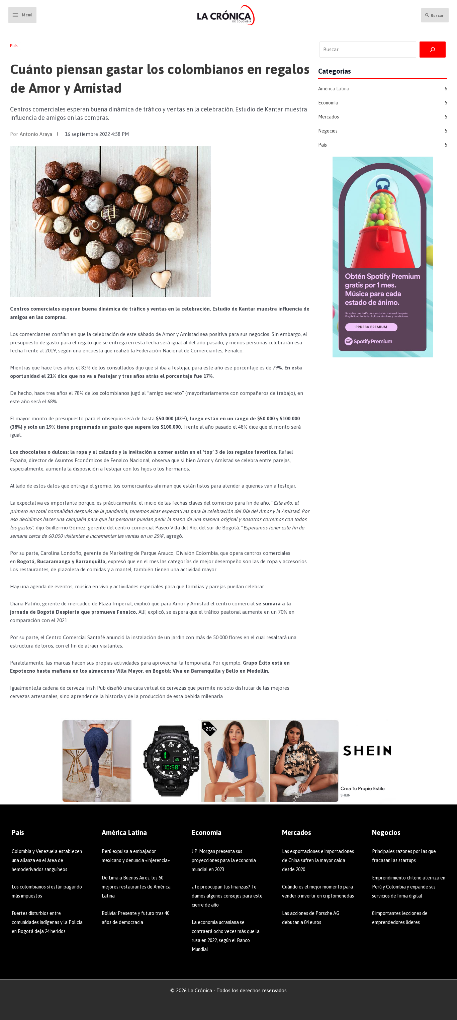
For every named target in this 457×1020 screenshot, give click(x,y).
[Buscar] (433, 49)
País (13, 45)
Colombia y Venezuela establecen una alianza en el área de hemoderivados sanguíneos (47, 860)
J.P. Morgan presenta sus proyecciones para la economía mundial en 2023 (224, 860)
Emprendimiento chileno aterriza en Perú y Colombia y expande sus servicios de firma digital (408, 887)
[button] (435, 15)
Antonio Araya (36, 134)
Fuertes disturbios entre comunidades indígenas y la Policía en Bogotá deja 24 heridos (47, 922)
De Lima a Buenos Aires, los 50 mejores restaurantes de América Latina (136, 887)
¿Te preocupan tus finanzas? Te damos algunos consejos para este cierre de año (227, 896)
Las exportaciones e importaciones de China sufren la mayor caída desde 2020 (318, 860)
